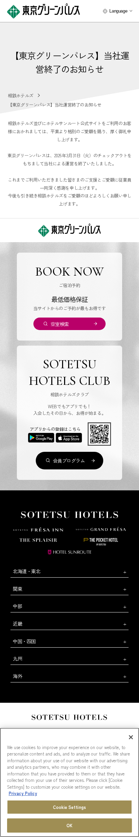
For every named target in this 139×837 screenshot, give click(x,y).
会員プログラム (69, 460)
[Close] (130, 737)
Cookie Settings (69, 807)
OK (69, 825)
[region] (69, 782)
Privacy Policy (23, 793)
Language (118, 11)
